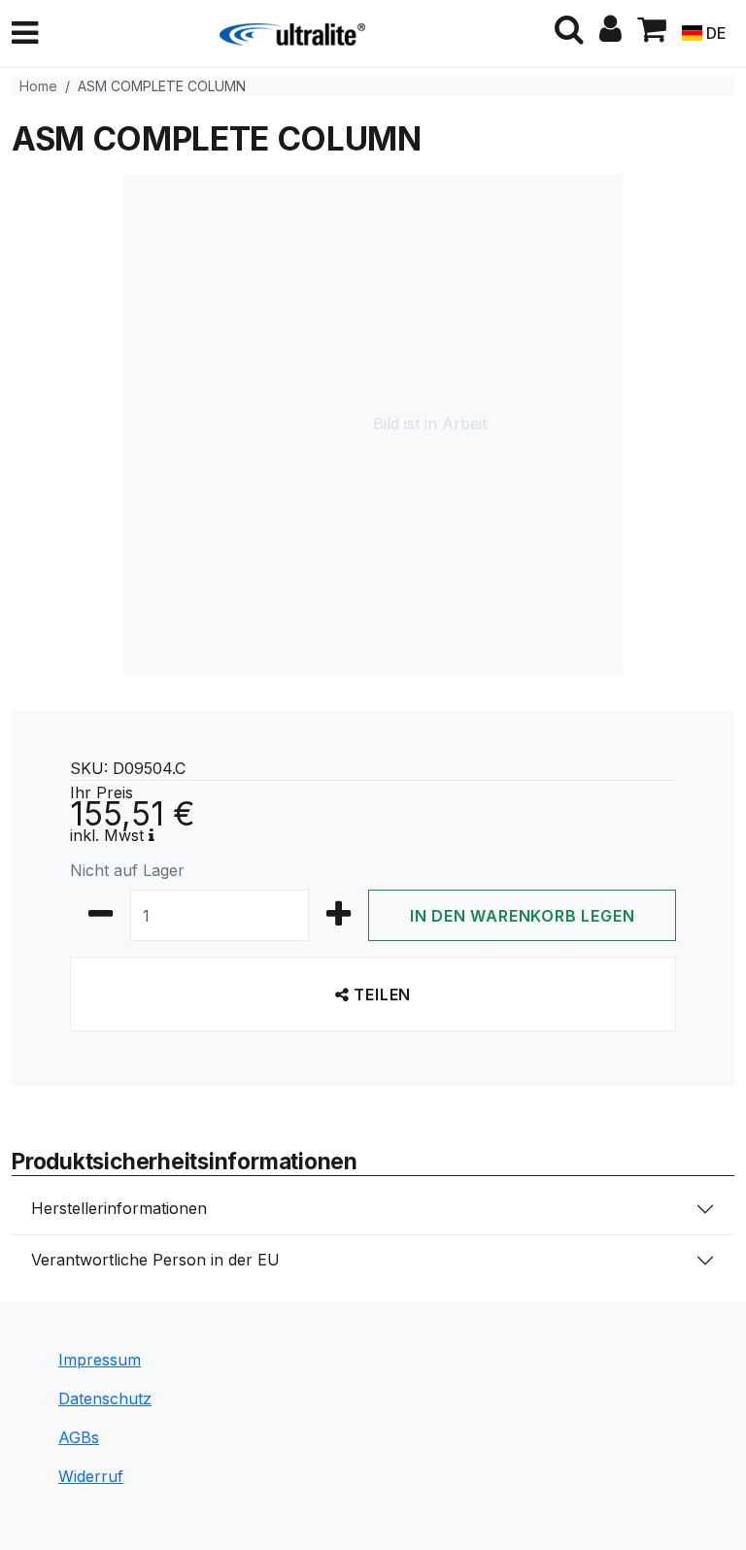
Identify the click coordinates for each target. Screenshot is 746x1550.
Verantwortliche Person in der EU (155, 1259)
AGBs (78, 1437)
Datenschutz (105, 1398)
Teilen (381, 994)
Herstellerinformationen (119, 1208)
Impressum (99, 1359)
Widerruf (90, 1476)
